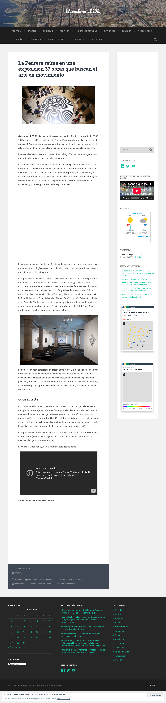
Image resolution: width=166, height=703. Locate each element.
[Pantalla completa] (151, 198)
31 (24, 643)
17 (24, 632)
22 (11, 637)
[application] (137, 190)
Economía (17, 39)
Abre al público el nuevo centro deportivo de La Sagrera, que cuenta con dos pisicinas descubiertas (136, 281)
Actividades (145, 31)
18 (31, 632)
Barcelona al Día (83, 11)
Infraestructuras (86, 31)
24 (24, 637)
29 (11, 643)
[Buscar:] (137, 150)
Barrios (32, 31)
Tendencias (78, 39)
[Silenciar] (147, 198)
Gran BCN (97, 39)
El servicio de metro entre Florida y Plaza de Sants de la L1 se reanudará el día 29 (138, 273)
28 (50, 637)
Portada (16, 31)
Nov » (17, 647)
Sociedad (48, 31)
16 (18, 632)
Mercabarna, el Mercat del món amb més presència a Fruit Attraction (45, 584)
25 (31, 637)
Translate (138, 257)
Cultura (126, 31)
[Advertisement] (58, 225)
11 (31, 626)
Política (64, 31)
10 (24, 626)
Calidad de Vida (57, 39)
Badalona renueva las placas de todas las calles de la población (137, 295)
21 (50, 632)
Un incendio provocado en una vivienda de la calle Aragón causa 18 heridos (48, 579)
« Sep (10, 647)
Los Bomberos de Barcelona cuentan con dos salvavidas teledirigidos (137, 289)
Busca (155, 39)
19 (37, 632)
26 (37, 637)
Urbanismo (35, 39)
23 (18, 637)
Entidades (109, 31)
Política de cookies (63, 699)
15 (11, 632)
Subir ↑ (154, 685)
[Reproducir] (123, 198)
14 (50, 626)
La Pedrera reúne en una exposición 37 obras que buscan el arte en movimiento (57, 69)
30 (18, 643)
